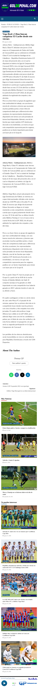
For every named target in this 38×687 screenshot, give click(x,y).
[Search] (35, 18)
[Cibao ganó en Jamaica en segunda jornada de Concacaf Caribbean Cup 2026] (19, 653)
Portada (3, 24)
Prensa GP (19, 358)
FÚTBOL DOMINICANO (21, 527)
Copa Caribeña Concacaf (8, 662)
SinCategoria (6, 31)
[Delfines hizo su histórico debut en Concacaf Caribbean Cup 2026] (19, 619)
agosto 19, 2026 (7, 637)
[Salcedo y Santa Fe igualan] (19, 446)
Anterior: (16, 385)
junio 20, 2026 (7, 430)
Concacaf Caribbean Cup (8, 527)
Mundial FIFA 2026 (7, 423)
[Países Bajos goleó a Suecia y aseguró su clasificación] (19, 414)
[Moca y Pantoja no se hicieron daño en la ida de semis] (19, 478)
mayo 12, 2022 (8, 42)
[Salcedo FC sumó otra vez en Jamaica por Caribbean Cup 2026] (19, 517)
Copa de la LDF (6, 455)
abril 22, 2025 (7, 462)
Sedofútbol (5, 561)
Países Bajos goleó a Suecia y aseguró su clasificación (19, 428)
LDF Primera (6, 487)
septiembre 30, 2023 (8, 496)
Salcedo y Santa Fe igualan (11, 460)
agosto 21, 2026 (7, 535)
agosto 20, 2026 (7, 569)
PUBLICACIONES (13, 24)
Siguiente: (21, 390)
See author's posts (19, 363)
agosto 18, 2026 (7, 671)
